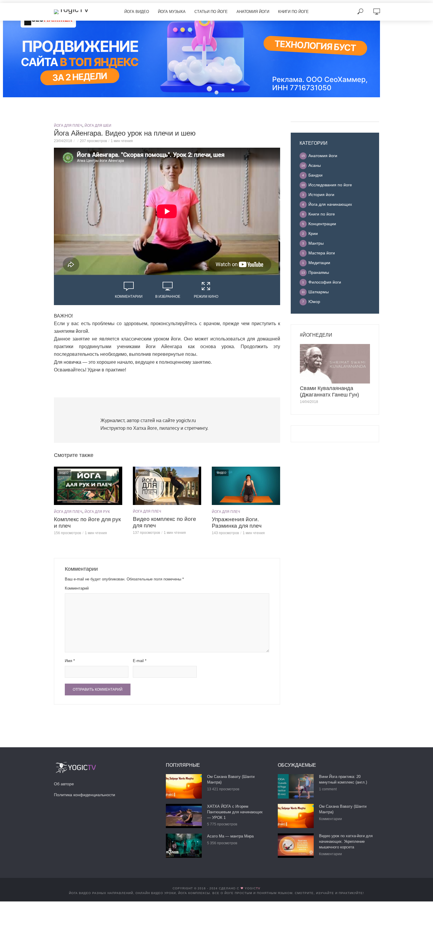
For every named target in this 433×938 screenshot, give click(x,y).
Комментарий (77, 588)
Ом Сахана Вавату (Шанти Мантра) (230, 779)
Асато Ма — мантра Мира (230, 836)
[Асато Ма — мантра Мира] (184, 846)
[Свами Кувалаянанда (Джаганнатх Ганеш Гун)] (335, 364)
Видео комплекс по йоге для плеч (164, 522)
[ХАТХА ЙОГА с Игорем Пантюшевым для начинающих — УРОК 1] (184, 816)
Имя (70, 661)
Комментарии (129, 296)
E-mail (139, 661)
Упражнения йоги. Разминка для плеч (237, 522)
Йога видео (136, 11)
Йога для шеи (98, 126)
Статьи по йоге (211, 11)
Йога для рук (97, 512)
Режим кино (206, 296)
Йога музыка (172, 11)
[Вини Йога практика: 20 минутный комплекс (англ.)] (296, 786)
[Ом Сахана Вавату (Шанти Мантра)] (184, 786)
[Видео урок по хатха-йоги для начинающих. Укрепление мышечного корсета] (296, 845)
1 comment (328, 789)
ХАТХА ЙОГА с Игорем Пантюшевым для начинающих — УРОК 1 (235, 812)
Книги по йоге (293, 11)
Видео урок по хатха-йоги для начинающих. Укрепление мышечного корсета (346, 841)
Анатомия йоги (253, 11)
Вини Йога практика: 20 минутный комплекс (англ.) (343, 779)
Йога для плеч (68, 126)
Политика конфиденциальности (84, 794)
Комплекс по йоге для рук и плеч (87, 522)
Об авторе (64, 783)
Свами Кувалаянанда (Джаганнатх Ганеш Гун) (329, 391)
